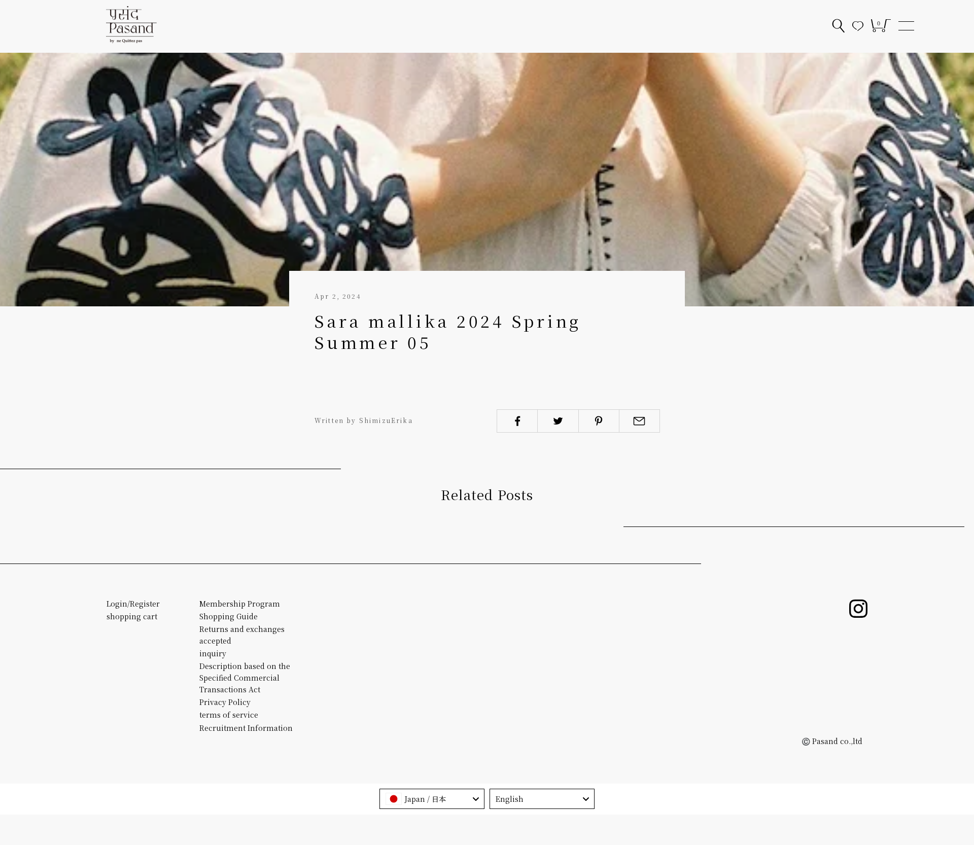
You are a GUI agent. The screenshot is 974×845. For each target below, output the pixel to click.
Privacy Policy (225, 702)
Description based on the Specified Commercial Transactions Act (244, 677)
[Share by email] (639, 421)
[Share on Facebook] (517, 421)
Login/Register (133, 603)
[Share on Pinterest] (599, 421)
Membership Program (239, 603)
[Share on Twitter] (558, 421)
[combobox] (431, 799)
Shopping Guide (228, 616)
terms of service (228, 715)
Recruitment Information (246, 728)
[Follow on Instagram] (858, 609)
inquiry (212, 653)
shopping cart (132, 616)
